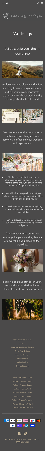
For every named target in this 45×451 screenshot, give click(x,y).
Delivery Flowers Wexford (22, 404)
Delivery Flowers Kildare (22, 392)
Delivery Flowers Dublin (22, 377)
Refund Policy (22, 362)
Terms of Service (22, 366)
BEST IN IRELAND (22, 442)
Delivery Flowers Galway (22, 385)
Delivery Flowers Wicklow (22, 407)
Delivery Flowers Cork (22, 388)
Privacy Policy (22, 358)
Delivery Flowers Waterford (22, 400)
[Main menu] (3, 3)
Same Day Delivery (22, 351)
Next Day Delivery (23, 354)
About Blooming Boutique (22, 339)
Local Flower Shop (34, 439)
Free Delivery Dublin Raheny (22, 347)
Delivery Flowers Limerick (22, 396)
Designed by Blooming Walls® (15, 439)
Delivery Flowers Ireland (22, 381)
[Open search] (7, 3)
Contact (22, 343)
